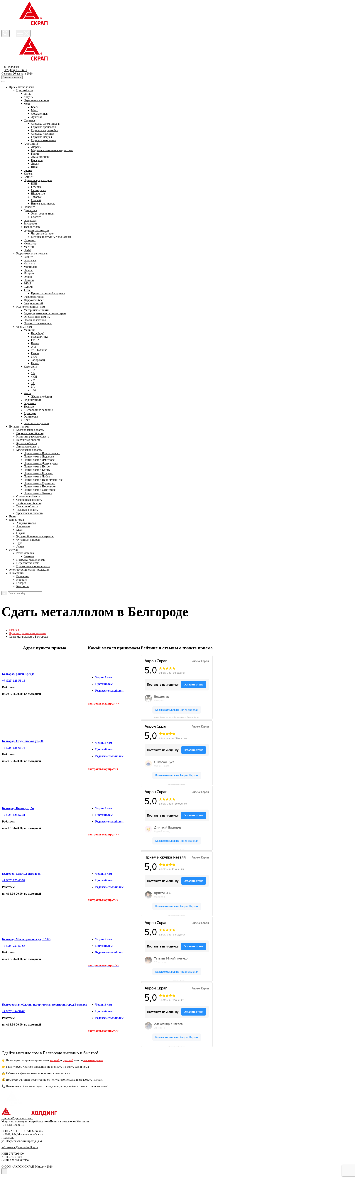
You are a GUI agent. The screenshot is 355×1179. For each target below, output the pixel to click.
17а (33, 373)
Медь (27, 103)
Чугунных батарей (28, 539)
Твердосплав (32, 226)
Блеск (34, 107)
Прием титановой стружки (48, 293)
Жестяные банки (41, 396)
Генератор (30, 220)
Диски (35, 163)
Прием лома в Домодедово (41, 463)
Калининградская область (32, 436)
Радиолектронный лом (30, 306)
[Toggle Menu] (2, 81)
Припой (29, 280)
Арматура (30, 413)
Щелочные (38, 193)
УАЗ (33, 346)
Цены (12, 516)
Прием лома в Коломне (38, 473)
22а (33, 379)
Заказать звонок (12, 77)
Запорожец (38, 360)
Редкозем (18, 1118)
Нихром (29, 273)
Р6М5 (27, 283)
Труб (19, 543)
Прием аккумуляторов (38, 180)
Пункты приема (19, 426)
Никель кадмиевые (43, 203)
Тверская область (27, 506)
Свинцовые (38, 190)
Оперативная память (37, 316)
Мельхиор (30, 243)
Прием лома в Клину (37, 469)
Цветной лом (24, 90)
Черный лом (24, 326)
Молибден (30, 266)
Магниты (30, 263)
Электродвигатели (43, 213)
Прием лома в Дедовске (39, 456)
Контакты (22, 586)
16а (33, 369)
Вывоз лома (16, 519)
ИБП (34, 183)
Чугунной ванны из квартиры (35, 536)
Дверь (20, 546)
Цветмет (6, 1118)
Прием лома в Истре (37, 466)
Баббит (28, 256)
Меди (19, 529)
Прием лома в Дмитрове (39, 459)
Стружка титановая (43, 140)
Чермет (28, 1118)
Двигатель (30, 210)
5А (33, 386)
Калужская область (28, 439)
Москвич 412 (39, 336)
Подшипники (32, 399)
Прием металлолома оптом (33, 566)
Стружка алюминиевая (45, 123)
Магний (29, 246)
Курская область (26, 443)
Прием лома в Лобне (37, 476)
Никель (28, 270)
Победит (29, 206)
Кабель (28, 173)
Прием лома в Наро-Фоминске (43, 479)
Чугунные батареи (42, 233)
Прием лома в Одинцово (39, 483)
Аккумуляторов (26, 523)
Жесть (27, 393)
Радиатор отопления (36, 230)
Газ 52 (35, 340)
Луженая (36, 117)
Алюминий (31, 143)
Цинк (27, 93)
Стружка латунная (42, 133)
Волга (35, 343)
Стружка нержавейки (44, 130)
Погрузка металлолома (30, 559)
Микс (34, 110)
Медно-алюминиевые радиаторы (52, 150)
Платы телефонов (35, 320)
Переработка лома (27, 563)
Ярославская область (29, 513)
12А (33, 389)
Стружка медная (41, 136)
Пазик (35, 363)
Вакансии (22, 576)
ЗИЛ (34, 356)
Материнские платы (36, 310)
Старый (36, 200)
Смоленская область (29, 499)
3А (33, 383)
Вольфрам (30, 260)
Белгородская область (30, 429)
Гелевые (36, 186)
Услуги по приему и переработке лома (25, 1121)
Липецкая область (27, 446)
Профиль (37, 160)
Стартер (36, 216)
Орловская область (28, 496)
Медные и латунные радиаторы (51, 236)
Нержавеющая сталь (36, 100)
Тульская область (27, 509)
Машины (29, 330)
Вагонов (29, 556)
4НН (34, 376)
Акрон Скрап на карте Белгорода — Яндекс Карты (176, 717)
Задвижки (30, 403)
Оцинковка (31, 416)
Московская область (29, 449)
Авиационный (40, 156)
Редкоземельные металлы (32, 253)
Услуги (13, 549)
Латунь (28, 97)
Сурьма (28, 286)
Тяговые (36, 196)
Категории (30, 366)
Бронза (28, 170)
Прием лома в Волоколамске (42, 453)
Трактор (29, 406)
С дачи (20, 533)
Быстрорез (30, 223)
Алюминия (23, 526)
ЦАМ (27, 250)
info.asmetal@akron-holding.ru (19, 1147)
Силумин (30, 240)
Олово (28, 276)
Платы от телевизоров (38, 323)
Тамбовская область (28, 503)
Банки (35, 153)
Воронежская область (29, 433)
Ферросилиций (33, 303)
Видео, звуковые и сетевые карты (45, 313)
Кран (27, 419)
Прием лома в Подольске (39, 486)
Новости (21, 579)
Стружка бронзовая (43, 127)
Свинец (28, 176)
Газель (35, 353)
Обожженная (39, 113)
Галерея (21, 583)
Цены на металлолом (63, 1121)
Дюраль (36, 146)
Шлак (34, 166)
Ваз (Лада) (37, 333)
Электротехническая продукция (29, 569)
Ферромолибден (34, 300)
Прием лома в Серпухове (39, 489)
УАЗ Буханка (39, 350)
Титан (27, 290)
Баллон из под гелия (36, 423)
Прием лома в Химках (38, 493)
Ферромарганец (34, 296)
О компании (16, 573)
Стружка (29, 120)
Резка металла (25, 553)
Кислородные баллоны (38, 409)
